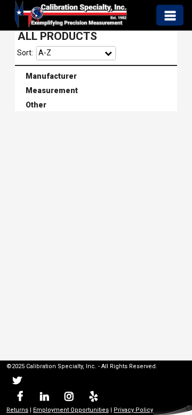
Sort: (25, 52)
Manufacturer (96, 76)
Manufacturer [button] (47, 75)
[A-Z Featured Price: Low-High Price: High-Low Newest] (76, 53)
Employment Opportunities (71, 409)
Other (96, 105)
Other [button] (31, 104)
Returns (17, 409)
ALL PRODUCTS (57, 36)
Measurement (96, 90)
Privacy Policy (133, 409)
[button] (169, 15)
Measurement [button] (47, 89)
